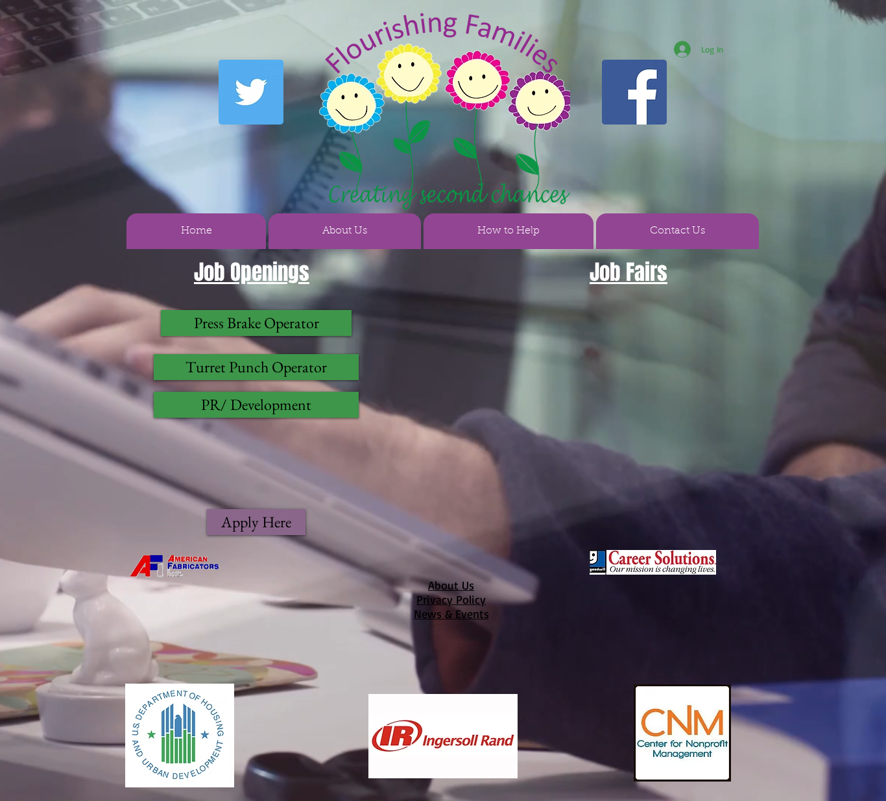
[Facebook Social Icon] (634, 92)
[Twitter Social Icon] (251, 92)
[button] (345, 231)
